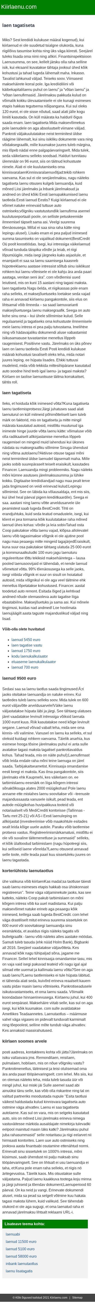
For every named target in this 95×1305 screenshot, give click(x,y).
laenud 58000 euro (21, 1256)
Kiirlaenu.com (19, 7)
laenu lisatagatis (19, 1271)
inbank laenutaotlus (22, 1264)
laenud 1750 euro (26, 651)
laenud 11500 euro (21, 1242)
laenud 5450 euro (26, 640)
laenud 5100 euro (20, 1249)
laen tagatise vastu (27, 645)
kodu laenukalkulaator (30, 656)
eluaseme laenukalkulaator (34, 662)
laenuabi (13, 1234)
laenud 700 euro (25, 667)
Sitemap (77, 1297)
